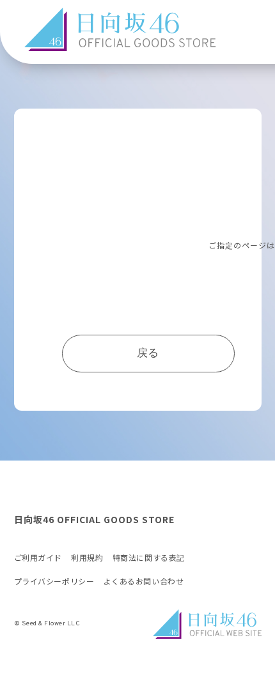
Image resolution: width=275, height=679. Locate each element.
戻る (148, 353)
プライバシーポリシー (54, 582)
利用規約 (87, 558)
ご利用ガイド (38, 558)
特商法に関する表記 (149, 558)
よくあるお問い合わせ (144, 582)
